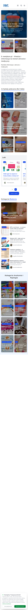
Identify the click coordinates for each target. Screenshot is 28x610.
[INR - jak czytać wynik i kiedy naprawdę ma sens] (14, 213)
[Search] (21, 5)
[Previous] (12, 189)
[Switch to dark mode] (24, 5)
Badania (4, 21)
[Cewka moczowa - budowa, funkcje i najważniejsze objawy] (14, 122)
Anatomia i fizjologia (7, 97)
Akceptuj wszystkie (20, 606)
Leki (3, 42)
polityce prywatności (6, 603)
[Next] (16, 189)
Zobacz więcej (14, 193)
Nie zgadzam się (8, 606)
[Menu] (17, 5)
